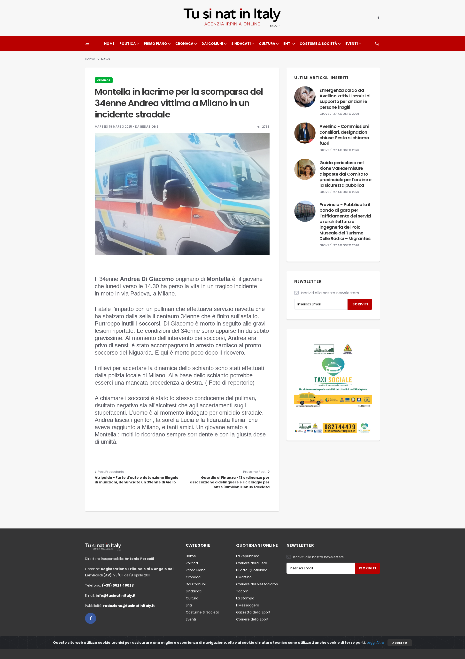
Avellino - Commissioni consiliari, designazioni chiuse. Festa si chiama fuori (344, 134)
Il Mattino (244, 577)
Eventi (351, 43)
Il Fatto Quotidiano (251, 570)
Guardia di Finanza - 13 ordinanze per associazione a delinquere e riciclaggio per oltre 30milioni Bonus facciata (230, 482)
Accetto (399, 643)
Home (109, 43)
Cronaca (184, 43)
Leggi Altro (375, 642)
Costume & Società (318, 43)
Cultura (267, 43)
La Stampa (245, 598)
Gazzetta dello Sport (253, 612)
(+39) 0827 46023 (118, 585)
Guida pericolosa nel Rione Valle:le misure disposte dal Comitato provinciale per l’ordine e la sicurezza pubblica (345, 174)
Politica (127, 43)
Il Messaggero (247, 605)
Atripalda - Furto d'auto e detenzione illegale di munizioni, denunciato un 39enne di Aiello (136, 480)
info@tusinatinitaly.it (116, 595)
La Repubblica (247, 556)
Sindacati (241, 43)
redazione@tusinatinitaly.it (129, 605)
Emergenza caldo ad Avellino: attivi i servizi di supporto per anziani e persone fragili (345, 98)
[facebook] (378, 18)
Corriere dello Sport (252, 619)
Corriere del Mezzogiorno (257, 584)
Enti (287, 43)
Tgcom (242, 591)
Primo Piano (155, 43)
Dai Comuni (212, 43)
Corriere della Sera (251, 563)
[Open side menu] (87, 43)
